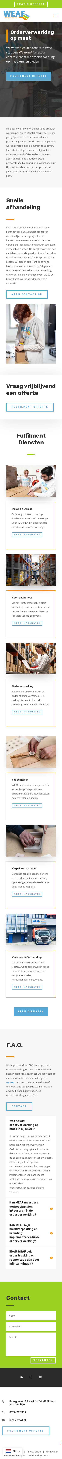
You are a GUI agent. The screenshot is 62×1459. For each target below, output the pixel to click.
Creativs (45, 1455)
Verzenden (43, 1360)
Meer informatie (27, 535)
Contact (19, 1106)
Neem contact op (27, 294)
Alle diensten (31, 1011)
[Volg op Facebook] (31, 1377)
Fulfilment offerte (28, 76)
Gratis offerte (31, 4)
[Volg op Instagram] (40, 1377)
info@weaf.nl (17, 1420)
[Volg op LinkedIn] (21, 1377)
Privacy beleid (34, 1451)
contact (10, 1082)
